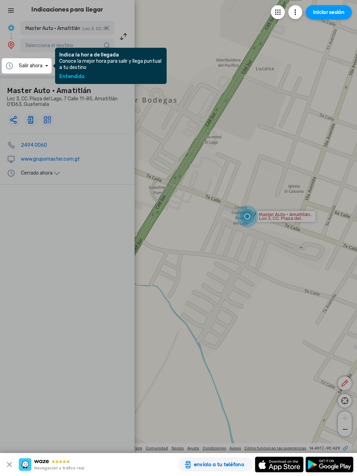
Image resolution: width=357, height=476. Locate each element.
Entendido (72, 76)
